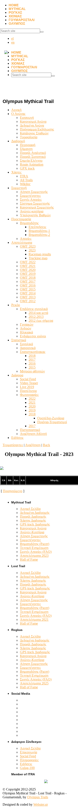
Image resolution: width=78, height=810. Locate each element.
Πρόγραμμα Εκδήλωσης (37, 129)
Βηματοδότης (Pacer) (34, 544)
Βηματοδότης (29, 223)
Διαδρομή (18, 141)
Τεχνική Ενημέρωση (34, 548)
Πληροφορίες (29, 760)
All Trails (26, 180)
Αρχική (16, 110)
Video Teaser (29, 383)
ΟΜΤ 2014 (28, 293)
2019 (32, 410)
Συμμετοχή (19, 188)
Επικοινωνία (28, 752)
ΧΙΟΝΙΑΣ (15, 16)
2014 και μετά (38, 313)
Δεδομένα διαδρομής (34, 640)
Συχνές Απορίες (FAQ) (36, 552)
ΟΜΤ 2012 (28, 301)
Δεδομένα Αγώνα (32, 125)
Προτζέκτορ (28, 391)
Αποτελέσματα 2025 (34, 683)
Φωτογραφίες (29, 395)
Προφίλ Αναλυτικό (33, 153)
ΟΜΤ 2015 (28, 289)
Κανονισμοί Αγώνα (33, 121)
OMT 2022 (28, 262)
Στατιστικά (18, 340)
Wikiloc (25, 184)
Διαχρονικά (28, 348)
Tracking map (38, 258)
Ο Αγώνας (18, 114)
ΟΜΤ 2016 (28, 285)
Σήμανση (26, 149)
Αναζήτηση (33, 445)
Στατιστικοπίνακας (32, 352)
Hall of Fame (29, 559)
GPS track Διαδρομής (35, 524)
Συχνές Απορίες (31, 199)
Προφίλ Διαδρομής (33, 516)
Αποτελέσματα (21, 242)
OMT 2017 (28, 281)
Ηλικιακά (26, 332)
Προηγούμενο (12, 491)
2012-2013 (36, 316)
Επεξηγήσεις (37, 227)
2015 (32, 367)
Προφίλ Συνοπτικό (33, 156)
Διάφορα (17, 375)
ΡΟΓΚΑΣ (15, 12)
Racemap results (40, 254)
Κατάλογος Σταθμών (34, 133)
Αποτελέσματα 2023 (34, 555)
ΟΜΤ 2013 (28, 297)
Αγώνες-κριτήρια (31, 211)
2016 (32, 363)
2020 (32, 406)
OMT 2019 (28, 274)
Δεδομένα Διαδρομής (34, 512)
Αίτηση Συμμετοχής (34, 192)
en (13, 42)
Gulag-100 (27, 768)
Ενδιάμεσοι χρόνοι (33, 336)
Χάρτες (16, 172)
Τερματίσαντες (13, 445)
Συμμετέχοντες (30, 196)
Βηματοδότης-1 (39, 231)
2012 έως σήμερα (41, 320)
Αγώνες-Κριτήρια (32, 532)
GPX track (27, 168)
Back (46, 445)
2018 (32, 356)
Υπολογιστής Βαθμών (35, 215)
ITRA (24, 176)
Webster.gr (40, 804)
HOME (14, 5)
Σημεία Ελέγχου (31, 160)
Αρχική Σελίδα (30, 509)
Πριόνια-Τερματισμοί (52, 422)
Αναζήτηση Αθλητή (33, 434)
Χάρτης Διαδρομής (33, 520)
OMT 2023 (28, 246)
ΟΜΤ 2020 (28, 270)
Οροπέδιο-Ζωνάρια (50, 418)
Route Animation (31, 164)
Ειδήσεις (17, 437)
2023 (32, 250)
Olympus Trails (37, 797)
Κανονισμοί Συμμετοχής (37, 207)
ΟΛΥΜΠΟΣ (17, 23)
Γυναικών (26, 324)
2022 (32, 398)
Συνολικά (26, 344)
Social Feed (28, 379)
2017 (32, 359)
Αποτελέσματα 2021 (34, 619)
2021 (32, 402)
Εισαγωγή (27, 117)
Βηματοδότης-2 (39, 235)
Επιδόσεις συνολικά (34, 309)
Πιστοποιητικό (30, 430)
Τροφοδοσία (28, 137)
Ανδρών (25, 328)
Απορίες (25, 238)
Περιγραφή (27, 145)
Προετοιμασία (21, 219)
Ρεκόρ (15, 305)
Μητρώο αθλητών (32, 371)
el (12, 38)
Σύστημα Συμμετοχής (35, 203)
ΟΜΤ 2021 (28, 266)
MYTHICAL (17, 9)
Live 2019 (27, 387)
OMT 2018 (28, 277)
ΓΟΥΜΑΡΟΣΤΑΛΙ (21, 20)
